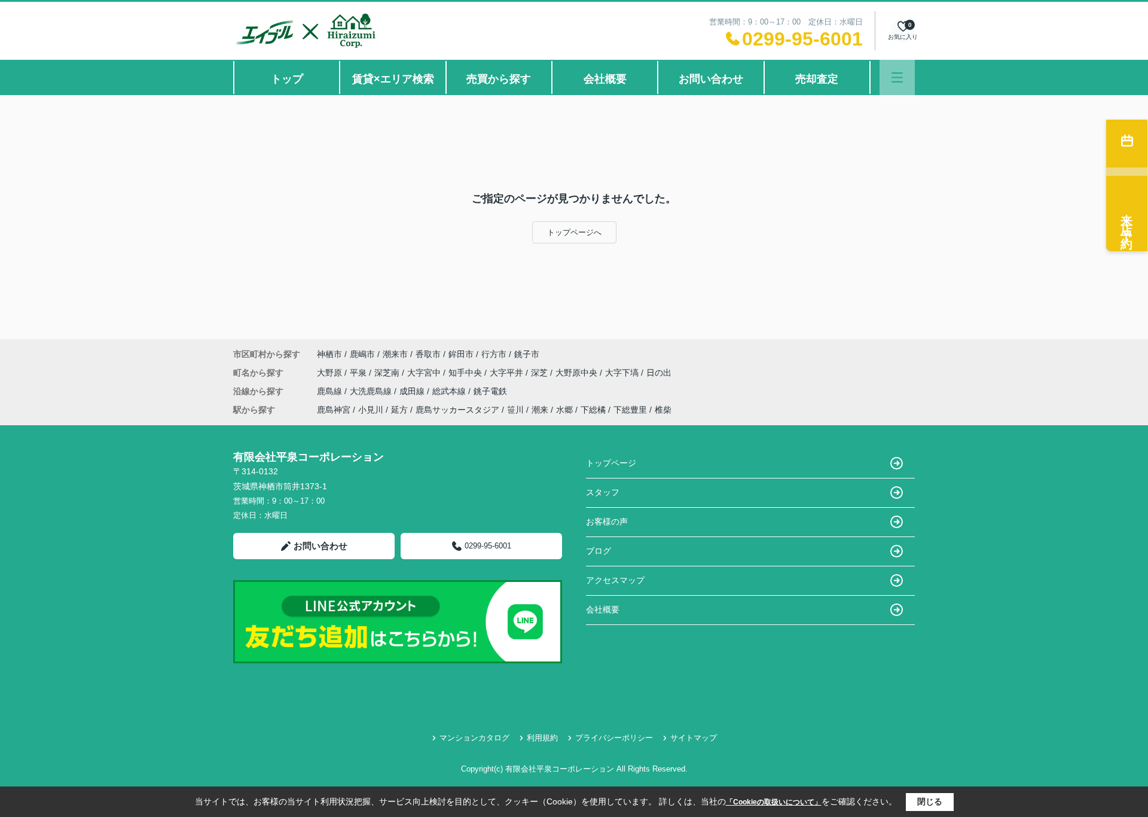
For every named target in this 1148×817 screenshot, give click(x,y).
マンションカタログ (474, 737)
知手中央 (466, 372)
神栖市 (329, 354)
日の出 (658, 372)
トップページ (611, 463)
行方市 (493, 354)
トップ (287, 79)
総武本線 (450, 391)
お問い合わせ (711, 79)
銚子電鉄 (490, 391)
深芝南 (388, 372)
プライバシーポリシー (614, 737)
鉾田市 (461, 354)
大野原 (330, 372)
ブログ (598, 551)
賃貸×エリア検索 (393, 79)
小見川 (370, 409)
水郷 (564, 409)
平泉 (359, 372)
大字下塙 (623, 372)
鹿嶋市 (362, 354)
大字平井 (508, 372)
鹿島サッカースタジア (457, 409)
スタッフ (602, 492)
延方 (399, 409)
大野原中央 (577, 372)
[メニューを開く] (897, 77)
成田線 (413, 391)
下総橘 (593, 409)
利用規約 (542, 737)
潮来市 (395, 354)
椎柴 (663, 409)
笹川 (515, 409)
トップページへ (574, 232)
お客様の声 (607, 521)
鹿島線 (330, 391)
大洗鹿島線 (372, 391)
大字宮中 (425, 372)
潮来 (540, 409)
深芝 (540, 372)
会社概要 (605, 79)
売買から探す (498, 79)
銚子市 (526, 354)
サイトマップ (693, 737)
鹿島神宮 (333, 409)
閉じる (929, 801)
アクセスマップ (615, 580)
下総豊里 (630, 409)
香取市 (428, 354)
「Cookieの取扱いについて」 (774, 802)
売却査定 (816, 79)
